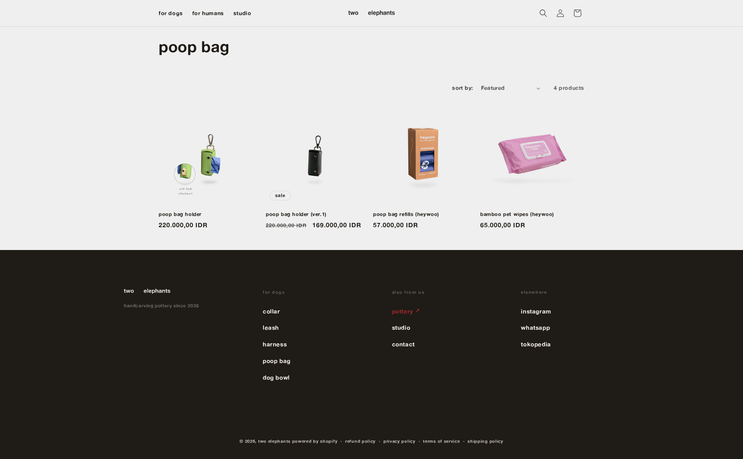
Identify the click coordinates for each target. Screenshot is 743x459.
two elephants (274, 441)
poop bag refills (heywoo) (406, 214)
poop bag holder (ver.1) (296, 214)
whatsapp (535, 328)
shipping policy (485, 441)
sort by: (462, 87)
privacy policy (399, 441)
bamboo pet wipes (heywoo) (517, 214)
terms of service (441, 441)
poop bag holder (180, 214)
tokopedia (536, 344)
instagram (536, 311)
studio (401, 328)
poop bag (277, 361)
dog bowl (276, 377)
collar (271, 311)
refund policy (360, 441)
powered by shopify (315, 441)
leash (271, 328)
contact (403, 344)
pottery (406, 311)
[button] (543, 13)
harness (275, 344)
